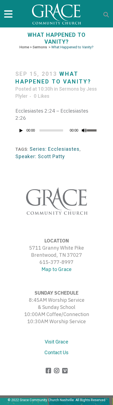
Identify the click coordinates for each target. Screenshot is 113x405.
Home (24, 47)
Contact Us (56, 352)
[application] (56, 132)
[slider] (92, 130)
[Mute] (84, 130)
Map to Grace (56, 269)
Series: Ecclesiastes (55, 149)
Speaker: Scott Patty (40, 156)
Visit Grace (56, 342)
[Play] (21, 130)
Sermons (40, 47)
